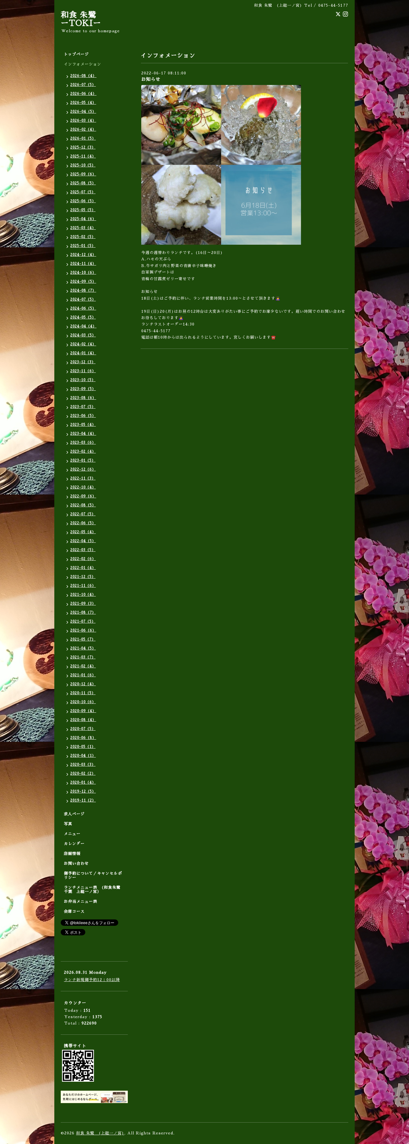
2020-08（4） (83, 720)
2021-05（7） (83, 639)
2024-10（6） (83, 272)
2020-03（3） (83, 764)
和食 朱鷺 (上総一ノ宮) (100, 1133)
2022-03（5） (83, 550)
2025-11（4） (83, 156)
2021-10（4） (83, 594)
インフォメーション (82, 64)
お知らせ (150, 79)
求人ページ (74, 814)
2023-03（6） (83, 442)
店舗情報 (72, 854)
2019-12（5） (83, 791)
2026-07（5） (83, 85)
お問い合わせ (76, 863)
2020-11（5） (83, 693)
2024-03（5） (83, 335)
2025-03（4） (83, 228)
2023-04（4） (83, 433)
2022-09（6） (83, 496)
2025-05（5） (83, 210)
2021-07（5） (83, 621)
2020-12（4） (83, 684)
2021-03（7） (83, 657)
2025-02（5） (83, 237)
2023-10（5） (83, 380)
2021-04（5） (83, 648)
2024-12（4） (83, 255)
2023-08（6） (83, 398)
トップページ (76, 54)
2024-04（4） (83, 326)
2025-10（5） (83, 165)
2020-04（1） (83, 755)
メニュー (72, 834)
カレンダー (74, 844)
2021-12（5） (83, 577)
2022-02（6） (83, 559)
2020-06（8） (83, 738)
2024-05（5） (83, 317)
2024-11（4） (83, 263)
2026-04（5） (83, 111)
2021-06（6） (83, 630)
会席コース (74, 911)
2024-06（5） (83, 308)
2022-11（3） (83, 478)
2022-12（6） (83, 469)
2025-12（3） (83, 147)
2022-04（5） (83, 541)
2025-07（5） (83, 192)
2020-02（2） (83, 773)
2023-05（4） (83, 424)
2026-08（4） (83, 76)
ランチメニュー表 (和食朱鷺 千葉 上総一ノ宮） (94, 890)
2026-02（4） (83, 129)
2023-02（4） (83, 451)
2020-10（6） (83, 702)
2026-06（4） (83, 94)
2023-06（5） (83, 416)
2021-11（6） (83, 585)
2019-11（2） (83, 800)
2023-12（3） (83, 362)
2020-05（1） (83, 747)
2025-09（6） (83, 174)
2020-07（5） (83, 729)
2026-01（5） (83, 138)
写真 (68, 824)
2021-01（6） (83, 675)
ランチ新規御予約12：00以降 (92, 980)
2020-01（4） (83, 782)
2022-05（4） (83, 532)
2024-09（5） (83, 281)
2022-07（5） (83, 514)
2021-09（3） (83, 603)
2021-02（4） (83, 666)
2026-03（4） (83, 120)
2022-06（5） (83, 523)
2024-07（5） (83, 299)
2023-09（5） (83, 389)
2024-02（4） (83, 344)
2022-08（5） (83, 505)
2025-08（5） (83, 183)
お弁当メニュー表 (80, 901)
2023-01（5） (83, 460)
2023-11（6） (83, 371)
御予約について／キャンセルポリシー (93, 875)
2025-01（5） (83, 246)
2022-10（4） (83, 487)
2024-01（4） (83, 353)
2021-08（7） (83, 612)
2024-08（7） (83, 290)
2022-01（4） (83, 568)
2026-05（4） (83, 102)
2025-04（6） (83, 219)
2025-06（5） (83, 201)
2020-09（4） (83, 711)
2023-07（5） (83, 407)
